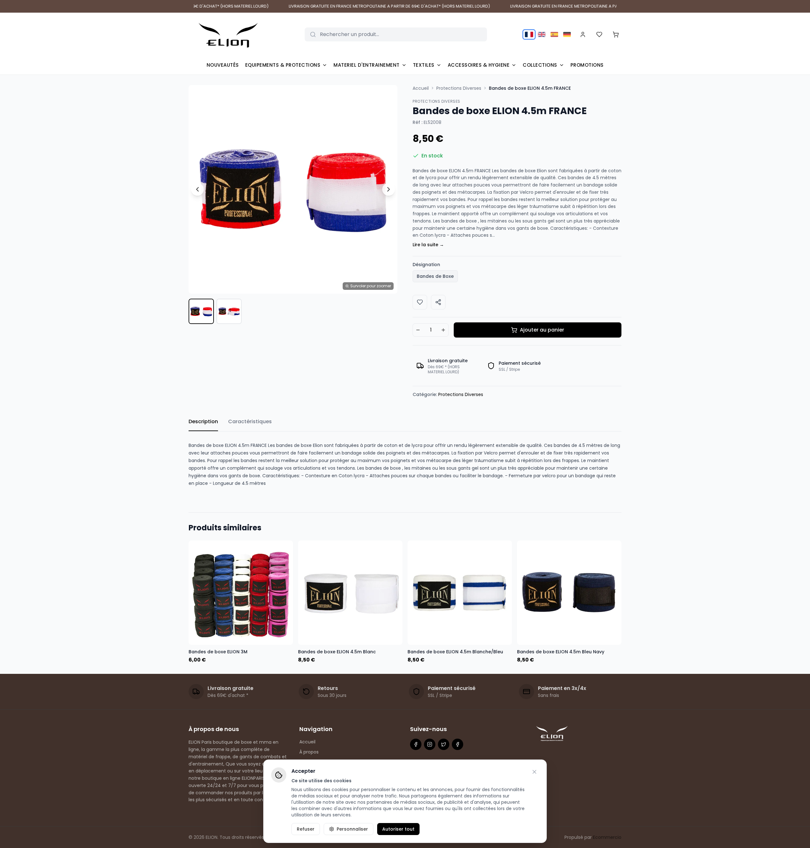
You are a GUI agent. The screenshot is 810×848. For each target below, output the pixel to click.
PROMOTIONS (587, 65)
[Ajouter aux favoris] (420, 302)
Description (203, 421)
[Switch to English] (542, 34)
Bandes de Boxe (435, 276)
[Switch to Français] (528, 34)
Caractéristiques (250, 421)
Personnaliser (352, 829)
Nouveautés (223, 65)
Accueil (421, 88)
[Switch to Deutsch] (567, 34)
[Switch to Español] (554, 34)
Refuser (306, 829)
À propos (309, 752)
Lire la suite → (428, 244)
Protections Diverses (458, 88)
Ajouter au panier (542, 329)
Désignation (426, 264)
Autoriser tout (398, 829)
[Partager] (438, 302)
